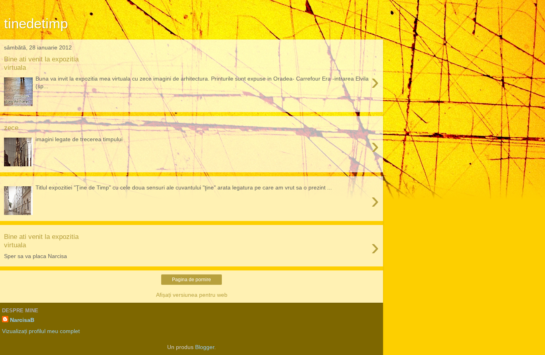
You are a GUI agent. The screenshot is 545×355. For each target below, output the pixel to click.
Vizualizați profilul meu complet (41, 331)
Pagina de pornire (191, 279)
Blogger (204, 347)
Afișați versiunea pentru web (191, 295)
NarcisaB (22, 320)
